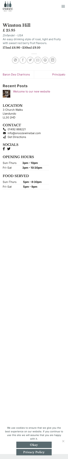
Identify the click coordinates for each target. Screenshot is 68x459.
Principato (58, 74)
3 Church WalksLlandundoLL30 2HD (13, 113)
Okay (34, 445)
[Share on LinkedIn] (52, 60)
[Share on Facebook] (22, 60)
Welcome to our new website (31, 91)
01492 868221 (16, 129)
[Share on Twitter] (30, 60)
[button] (63, 6)
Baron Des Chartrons (16, 74)
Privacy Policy (34, 452)
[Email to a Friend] (37, 60)
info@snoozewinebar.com (23, 133)
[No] (63, 442)
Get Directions (16, 137)
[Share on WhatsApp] (15, 60)
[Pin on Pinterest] (45, 60)
